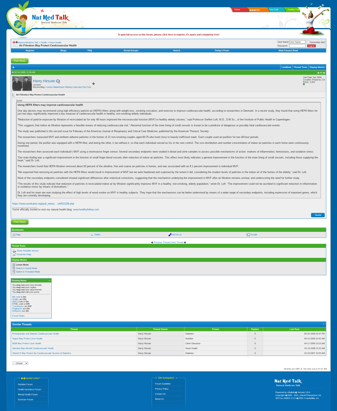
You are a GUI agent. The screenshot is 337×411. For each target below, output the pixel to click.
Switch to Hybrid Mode (26, 268)
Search (176, 50)
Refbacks (16, 311)
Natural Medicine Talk (28, 42)
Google (253, 234)
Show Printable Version (28, 251)
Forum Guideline (163, 384)
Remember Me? (317, 42)
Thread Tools (300, 67)
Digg (18, 234)
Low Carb (273, 9)
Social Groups (131, 50)
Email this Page (24, 254)
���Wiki (254, 10)
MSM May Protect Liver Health (26, 343)
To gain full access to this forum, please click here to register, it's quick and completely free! (168, 34)
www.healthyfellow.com (86, 209)
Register (30, 50)
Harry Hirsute (44, 81)
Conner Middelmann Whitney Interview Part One (68, 87)
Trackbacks (18, 306)
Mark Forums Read (288, 50)
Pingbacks (17, 308)
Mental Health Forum (28, 394)
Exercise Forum (25, 399)
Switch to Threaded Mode (28, 272)
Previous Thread (162, 242)
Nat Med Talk (20, 18)
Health (44, 42)
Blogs (63, 50)
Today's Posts (222, 50)
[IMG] (15, 301)
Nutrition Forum (25, 384)
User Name (283, 42)
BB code (16, 297)
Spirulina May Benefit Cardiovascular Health (33, 348)
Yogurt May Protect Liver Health (27, 338)
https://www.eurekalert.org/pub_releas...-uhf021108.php (43, 203)
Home (237, 9)
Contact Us (160, 394)
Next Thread (177, 242)
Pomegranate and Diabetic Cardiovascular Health (35, 334)
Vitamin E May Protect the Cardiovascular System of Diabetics (41, 353)
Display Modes (317, 67)
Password (282, 46)
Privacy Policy (161, 389)
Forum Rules (18, 316)
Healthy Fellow (295, 9)
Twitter (97, 234)
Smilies (15, 299)
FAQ (90, 50)
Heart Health (55, 42)
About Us (159, 399)
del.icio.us (177, 234)
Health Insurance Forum (29, 389)
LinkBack (286, 67)
